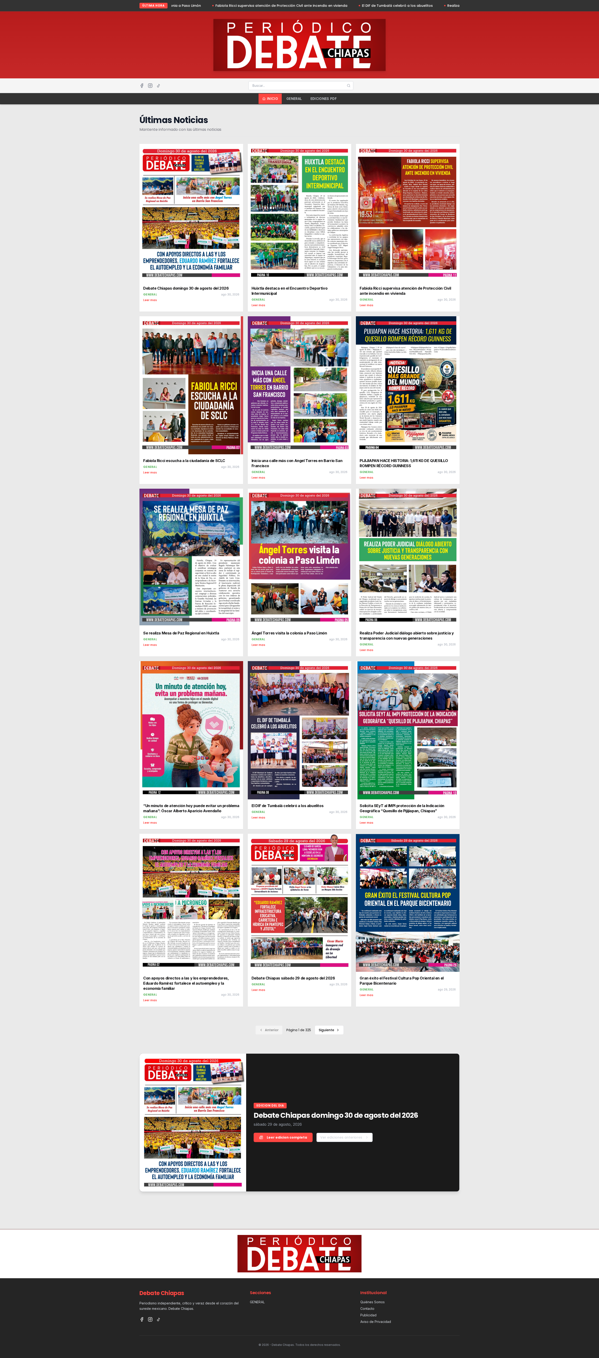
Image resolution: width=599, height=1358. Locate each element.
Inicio (272, 99)
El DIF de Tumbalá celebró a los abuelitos (301, 5)
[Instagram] (150, 85)
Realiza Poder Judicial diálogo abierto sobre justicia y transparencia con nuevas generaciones (432, 5)
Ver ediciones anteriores (341, 1137)
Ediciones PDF (323, 99)
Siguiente (326, 1030)
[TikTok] (158, 85)
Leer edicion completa (287, 1137)
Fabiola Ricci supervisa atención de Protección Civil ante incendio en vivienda (185, 5)
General (294, 99)
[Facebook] (141, 85)
